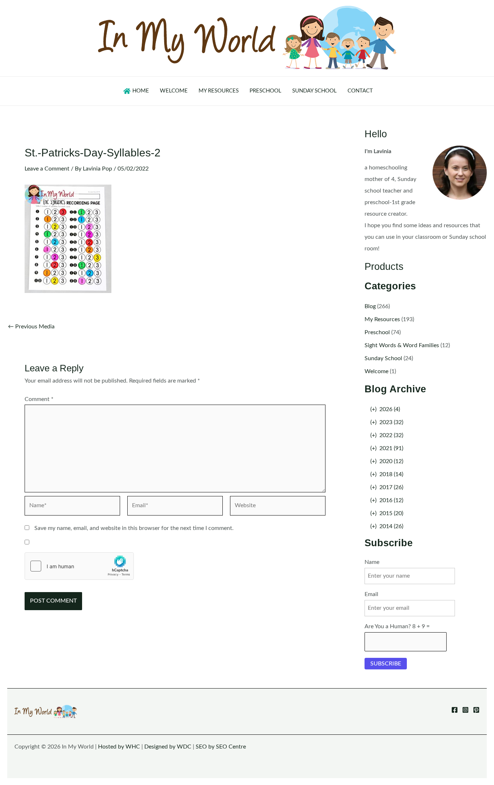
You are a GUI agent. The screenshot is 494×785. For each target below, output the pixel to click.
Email (371, 594)
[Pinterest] (476, 710)
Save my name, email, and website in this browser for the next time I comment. (134, 528)
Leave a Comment (47, 169)
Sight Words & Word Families (402, 345)
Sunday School (383, 358)
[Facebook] (454, 710)
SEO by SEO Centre (221, 747)
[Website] (277, 507)
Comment (39, 399)
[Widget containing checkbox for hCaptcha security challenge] (79, 566)
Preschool (377, 332)
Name (372, 562)
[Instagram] (465, 710)
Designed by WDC (167, 747)
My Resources (382, 319)
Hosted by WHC (119, 747)
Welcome (376, 371)
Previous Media (31, 326)
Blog (370, 306)
